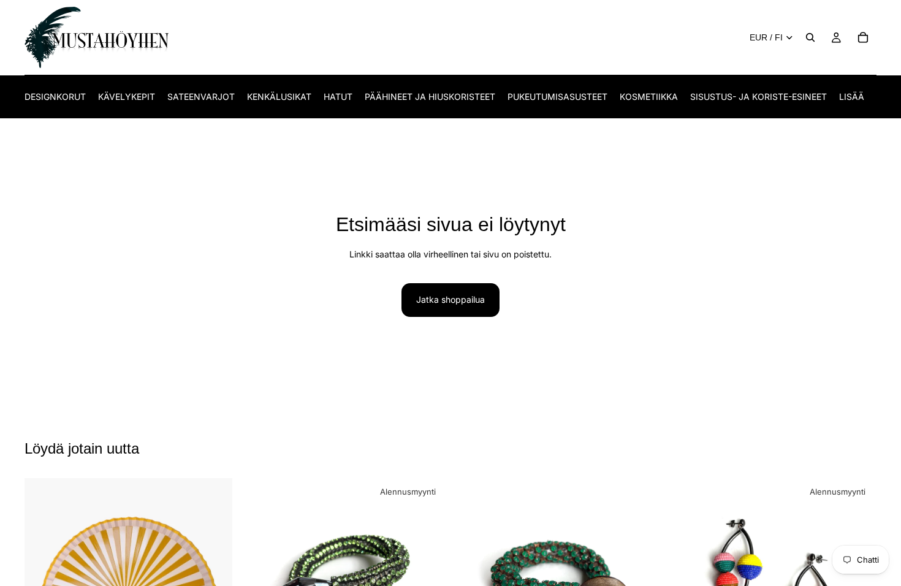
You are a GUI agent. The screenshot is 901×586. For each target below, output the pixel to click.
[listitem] (851, 96)
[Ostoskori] (863, 37)
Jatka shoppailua (450, 299)
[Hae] (810, 37)
